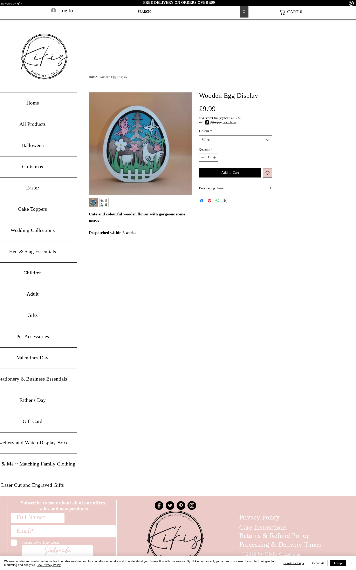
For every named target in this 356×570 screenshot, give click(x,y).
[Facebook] (159, 505)
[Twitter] (170, 505)
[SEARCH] (244, 12)
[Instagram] (191, 505)
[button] (292, 12)
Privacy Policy (259, 517)
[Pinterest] (181, 505)
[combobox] (235, 139)
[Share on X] (225, 200)
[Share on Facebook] (201, 200)
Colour (205, 131)
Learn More (229, 122)
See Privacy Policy (49, 565)
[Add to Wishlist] (267, 172)
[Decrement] (202, 157)
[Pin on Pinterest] (209, 200)
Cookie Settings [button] (293, 563)
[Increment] (215, 157)
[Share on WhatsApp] (217, 200)
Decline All (317, 563)
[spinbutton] (208, 157)
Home (93, 77)
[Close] (351, 563)
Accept (338, 563)
